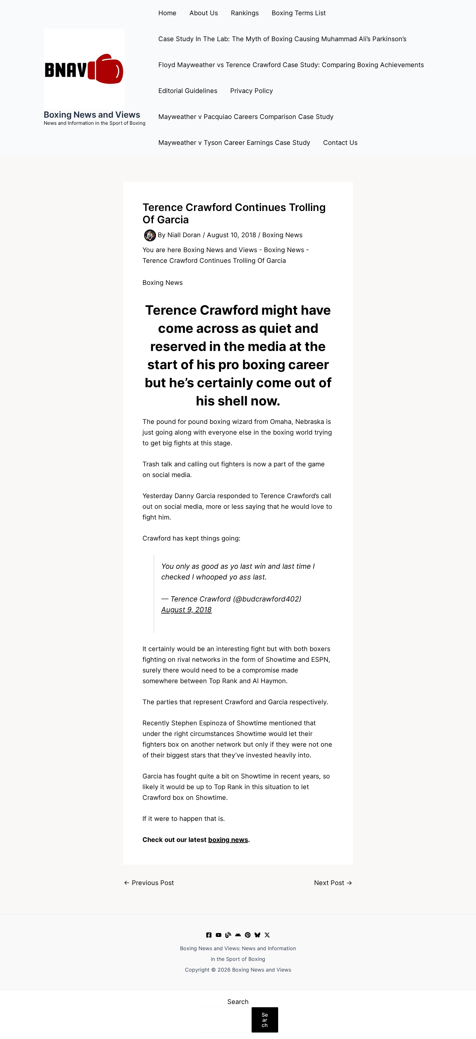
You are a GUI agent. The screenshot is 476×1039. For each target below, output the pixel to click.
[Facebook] (209, 935)
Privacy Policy (251, 91)
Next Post (333, 883)
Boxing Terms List (299, 13)
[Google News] (238, 935)
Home (167, 13)
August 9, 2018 (186, 609)
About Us (203, 13)
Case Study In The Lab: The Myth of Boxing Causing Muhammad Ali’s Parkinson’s (282, 39)
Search (238, 1002)
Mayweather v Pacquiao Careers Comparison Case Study (246, 117)
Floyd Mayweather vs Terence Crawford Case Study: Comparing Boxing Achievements (291, 65)
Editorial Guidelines (187, 91)
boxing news (228, 840)
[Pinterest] (248, 935)
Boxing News (282, 235)
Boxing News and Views (92, 115)
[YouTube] (218, 935)
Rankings (245, 13)
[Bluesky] (257, 935)
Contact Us (340, 142)
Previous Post (149, 883)
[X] (267, 935)
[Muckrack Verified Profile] (228, 935)
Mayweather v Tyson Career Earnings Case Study (234, 142)
